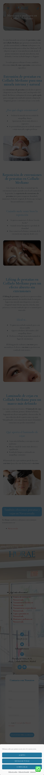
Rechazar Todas (22, 761)
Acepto (22, 755)
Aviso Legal (33, 772)
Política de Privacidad (23, 772)
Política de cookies (12, 772)
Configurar (22, 767)
